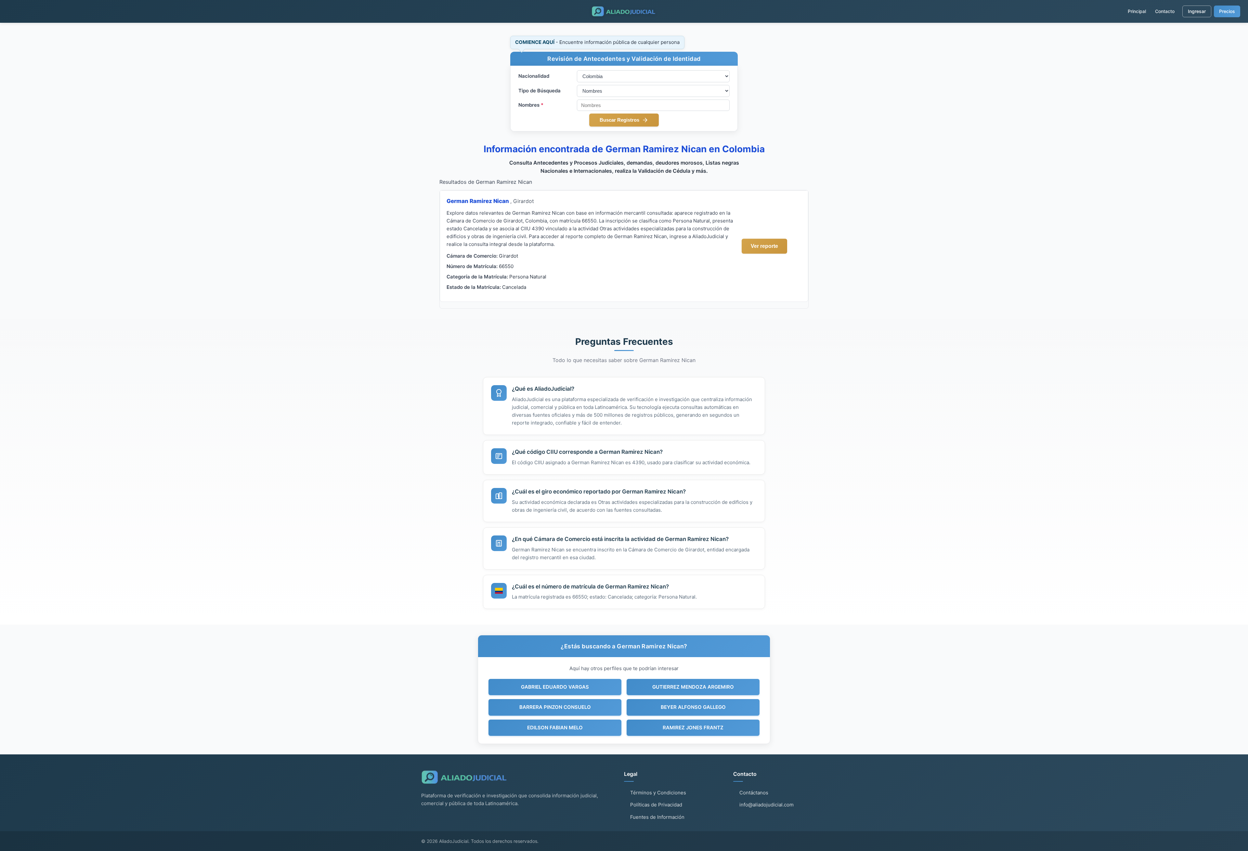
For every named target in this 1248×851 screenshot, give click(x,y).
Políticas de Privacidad (656, 805)
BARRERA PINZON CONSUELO (555, 707)
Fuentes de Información (657, 817)
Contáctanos (753, 793)
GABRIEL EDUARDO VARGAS (555, 687)
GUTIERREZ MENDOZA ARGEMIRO (693, 687)
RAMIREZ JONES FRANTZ (693, 727)
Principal (1137, 11)
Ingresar (1197, 11)
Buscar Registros (619, 120)
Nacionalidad (533, 76)
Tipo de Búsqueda (539, 91)
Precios (1227, 11)
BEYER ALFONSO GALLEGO (693, 707)
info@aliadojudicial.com (766, 805)
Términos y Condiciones (658, 793)
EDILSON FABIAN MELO (555, 727)
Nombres (530, 105)
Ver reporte (764, 246)
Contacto (1165, 11)
